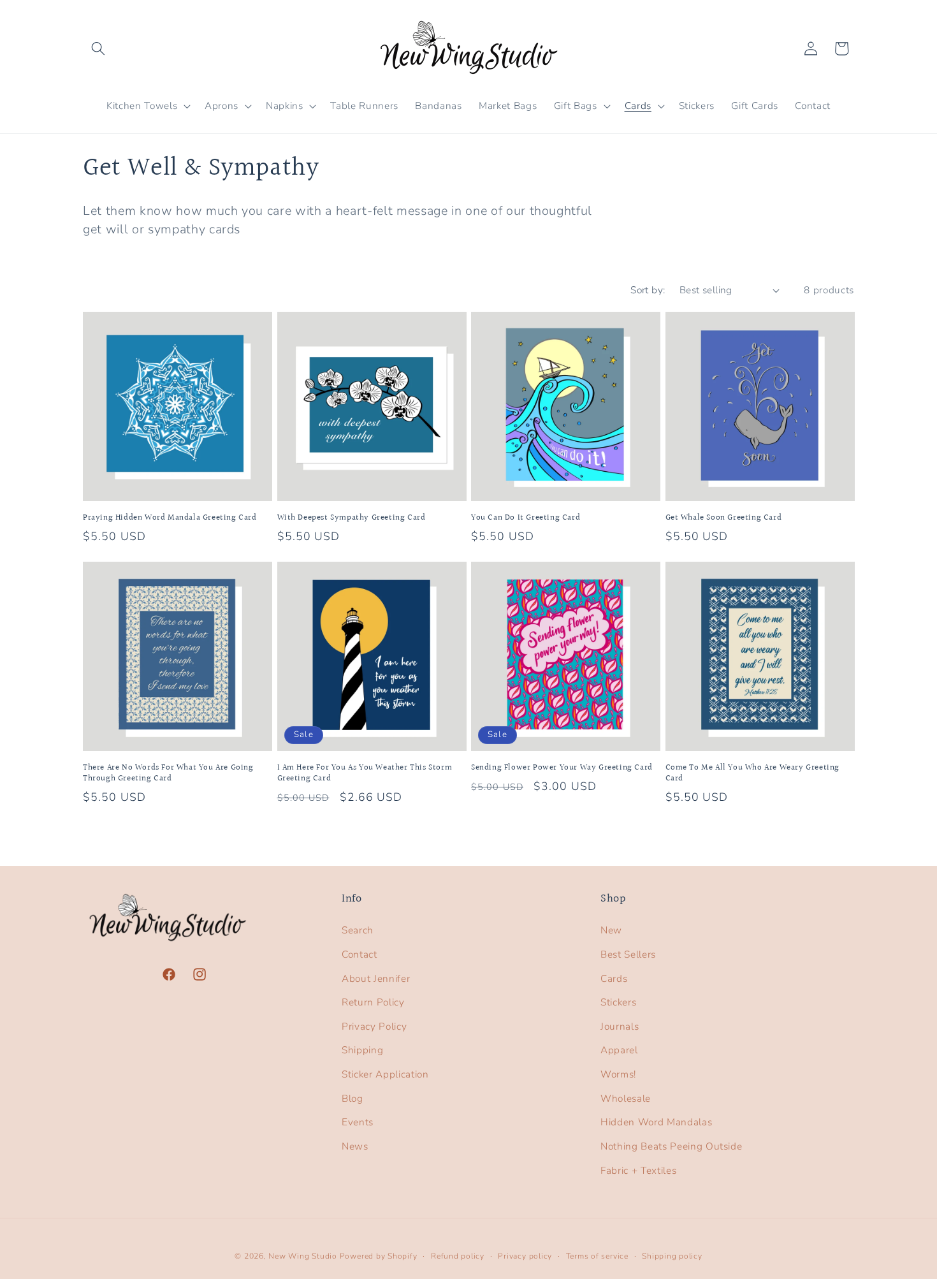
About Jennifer (376, 978)
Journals (619, 1026)
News (355, 1146)
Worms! (618, 1074)
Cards (613, 978)
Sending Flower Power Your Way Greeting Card (562, 768)
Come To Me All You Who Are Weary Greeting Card (752, 773)
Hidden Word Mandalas (656, 1122)
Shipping (362, 1049)
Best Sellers (628, 954)
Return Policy (373, 1002)
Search (358, 930)
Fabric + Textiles (638, 1170)
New (611, 930)
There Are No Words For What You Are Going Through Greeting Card (168, 773)
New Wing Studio (302, 1256)
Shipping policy (672, 1256)
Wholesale (625, 1098)
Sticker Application (385, 1074)
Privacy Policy (374, 1026)
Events (358, 1122)
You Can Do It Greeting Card (525, 518)
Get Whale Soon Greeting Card (723, 518)
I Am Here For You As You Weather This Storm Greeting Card (365, 773)
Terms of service (597, 1256)
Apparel (619, 1049)
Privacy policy (525, 1256)
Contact (359, 954)
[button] (98, 48)
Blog (352, 1098)
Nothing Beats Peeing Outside (671, 1146)
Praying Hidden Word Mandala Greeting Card (170, 518)
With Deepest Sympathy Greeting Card (351, 518)
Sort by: (647, 289)
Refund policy (457, 1256)
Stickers (618, 1002)
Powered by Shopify (379, 1256)
